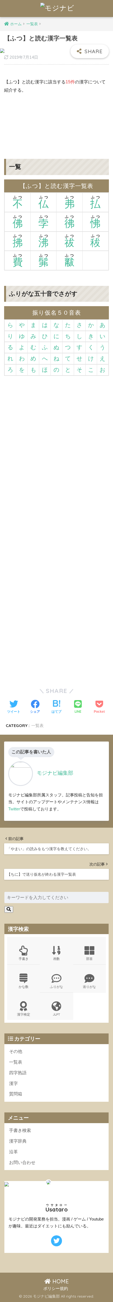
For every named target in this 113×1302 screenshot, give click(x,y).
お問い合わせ (22, 1162)
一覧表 (37, 725)
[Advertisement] (56, 122)
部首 (89, 959)
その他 (15, 1051)
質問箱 (15, 1094)
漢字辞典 (18, 1141)
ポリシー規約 (55, 1288)
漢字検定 (23, 1014)
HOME (60, 1281)
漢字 (13, 1083)
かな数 (24, 987)
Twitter (14, 809)
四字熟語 (18, 1072)
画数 (56, 959)
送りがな (89, 987)
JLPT (56, 1014)
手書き (24, 959)
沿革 (13, 1151)
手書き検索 (20, 1130)
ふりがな (56, 987)
